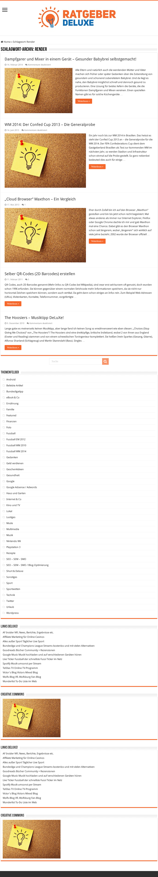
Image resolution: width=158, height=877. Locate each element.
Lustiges (10, 517)
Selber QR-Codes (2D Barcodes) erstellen (40, 273)
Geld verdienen (15, 463)
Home (7, 41)
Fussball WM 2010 (16, 445)
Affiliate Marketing (13, 636)
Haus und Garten (16, 493)
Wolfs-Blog (9, 676)
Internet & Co (13, 499)
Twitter (10, 601)
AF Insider (8, 632)
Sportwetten (13, 589)
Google (10, 481)
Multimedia (12, 529)
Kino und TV (13, 505)
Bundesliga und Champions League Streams (28, 645)
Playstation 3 (13, 547)
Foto (8, 427)
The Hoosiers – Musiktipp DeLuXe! (34, 317)
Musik (9, 535)
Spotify (6, 663)
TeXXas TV (8, 668)
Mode (9, 523)
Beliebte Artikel (14, 385)
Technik (10, 595)
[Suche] (105, 361)
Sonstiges (11, 577)
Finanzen (11, 421)
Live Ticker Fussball (13, 659)
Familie (10, 409)
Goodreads (9, 650)
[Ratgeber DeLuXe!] (79, 17)
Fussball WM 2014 (16, 451)
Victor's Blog (10, 672)
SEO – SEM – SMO (16, 559)
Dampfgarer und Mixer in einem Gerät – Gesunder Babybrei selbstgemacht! (70, 59)
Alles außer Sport (12, 641)
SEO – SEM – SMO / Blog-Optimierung (27, 565)
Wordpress (12, 613)
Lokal (9, 511)
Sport (9, 583)
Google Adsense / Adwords (21, 487)
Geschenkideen (15, 469)
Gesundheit (12, 475)
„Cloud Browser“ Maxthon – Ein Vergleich (40, 199)
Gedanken (12, 457)
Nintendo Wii (13, 541)
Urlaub (10, 607)
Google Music (10, 654)
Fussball (10, 433)
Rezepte (10, 553)
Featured (11, 415)
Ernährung (12, 403)
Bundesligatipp (14, 391)
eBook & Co (12, 397)
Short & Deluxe (14, 571)
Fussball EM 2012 (15, 439)
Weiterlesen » (84, 101)
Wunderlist (9, 681)
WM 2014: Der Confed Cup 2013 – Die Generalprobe (50, 124)
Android (11, 379)
